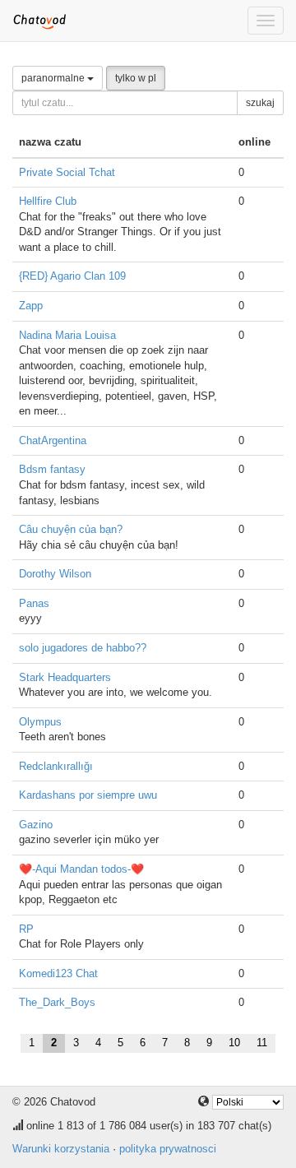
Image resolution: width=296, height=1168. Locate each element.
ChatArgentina (52, 440)
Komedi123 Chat (58, 973)
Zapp (31, 305)
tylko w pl (135, 78)
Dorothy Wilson (55, 574)
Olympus (40, 722)
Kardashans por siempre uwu (88, 795)
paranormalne (54, 78)
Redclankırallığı (56, 766)
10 (234, 1042)
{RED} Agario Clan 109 (72, 276)
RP (26, 929)
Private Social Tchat (67, 172)
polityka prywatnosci (167, 1149)
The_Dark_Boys (57, 1002)
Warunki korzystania (60, 1149)
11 (262, 1042)
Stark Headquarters (65, 677)
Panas (34, 603)
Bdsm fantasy (52, 469)
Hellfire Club (47, 201)
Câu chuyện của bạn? (71, 529)
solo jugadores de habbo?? (82, 648)
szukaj (260, 103)
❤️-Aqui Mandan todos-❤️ (81, 869)
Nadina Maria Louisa (67, 335)
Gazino (36, 824)
